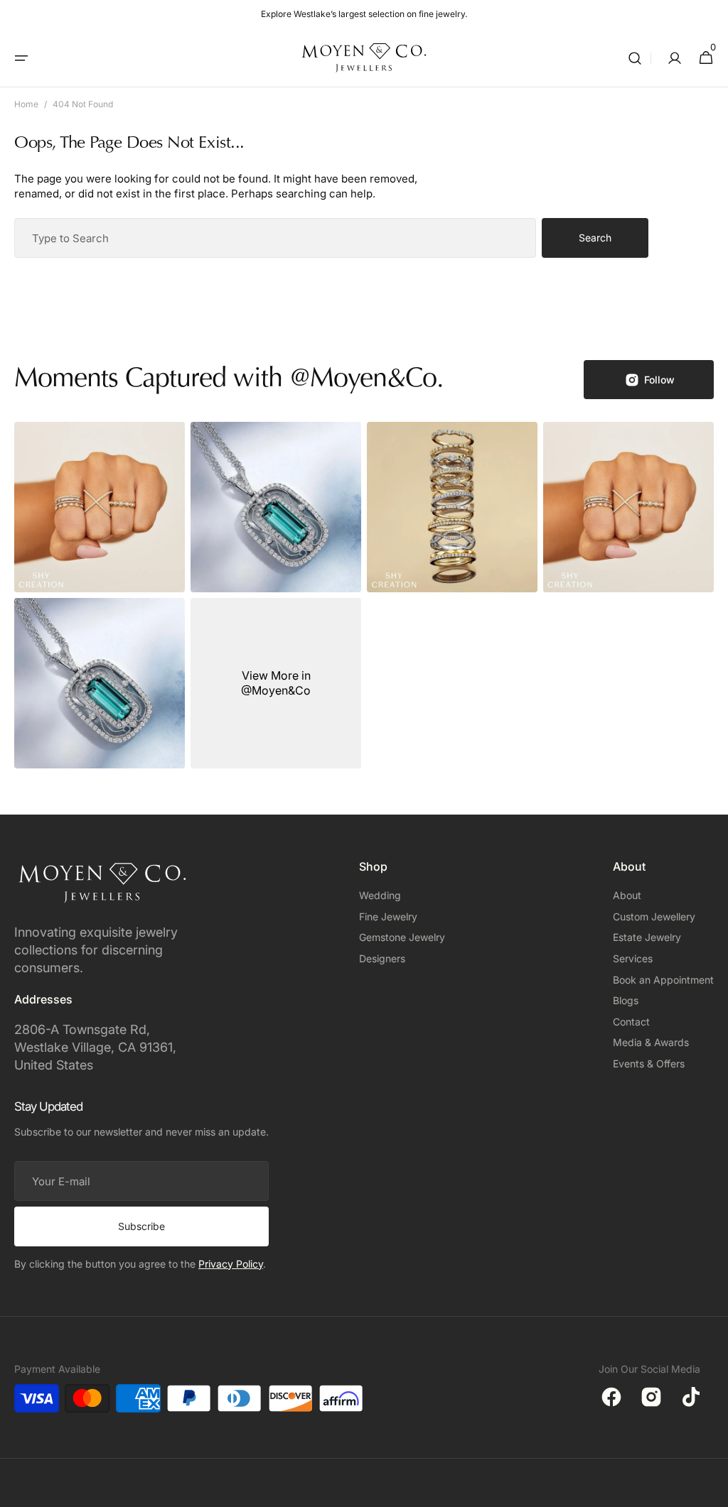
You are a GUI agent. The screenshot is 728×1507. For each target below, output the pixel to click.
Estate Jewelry (647, 937)
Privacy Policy (230, 1264)
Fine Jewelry (388, 916)
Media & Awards (651, 1042)
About (627, 895)
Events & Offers (649, 1063)
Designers (382, 958)
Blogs (625, 1000)
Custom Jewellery (654, 916)
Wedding (380, 895)
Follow (659, 380)
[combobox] (275, 238)
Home (26, 104)
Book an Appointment (663, 980)
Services (633, 958)
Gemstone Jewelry (402, 937)
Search (595, 238)
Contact (631, 1022)
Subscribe (141, 1226)
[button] (21, 58)
